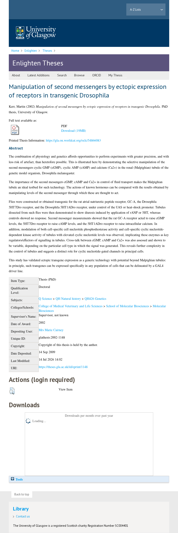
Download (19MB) (73, 130)
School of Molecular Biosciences (127, 306)
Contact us (23, 516)
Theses (47, 51)
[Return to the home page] (36, 33)
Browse (79, 75)
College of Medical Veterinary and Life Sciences (70, 306)
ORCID (96, 75)
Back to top (21, 494)
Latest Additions (39, 75)
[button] (12, 391)
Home (15, 51)
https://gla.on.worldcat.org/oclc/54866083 (73, 140)
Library (21, 508)
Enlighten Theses (37, 62)
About (16, 75)
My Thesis (115, 75)
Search (62, 75)
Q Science (45, 298)
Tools (19, 479)
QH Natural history (68, 298)
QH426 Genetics (95, 298)
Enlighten (31, 51)
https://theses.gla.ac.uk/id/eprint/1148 (63, 367)
